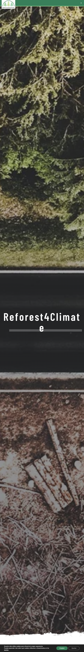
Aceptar (62, 648)
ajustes (6, 650)
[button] (81, 3)
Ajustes (74, 648)
